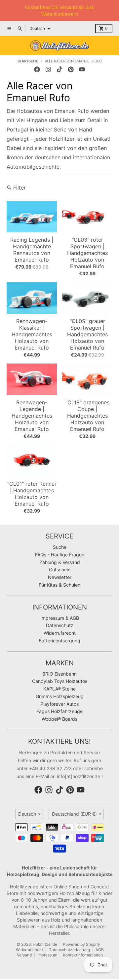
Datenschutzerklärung (69, 949)
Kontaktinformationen (83, 954)
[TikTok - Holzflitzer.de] (59, 69)
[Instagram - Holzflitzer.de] (48, 69)
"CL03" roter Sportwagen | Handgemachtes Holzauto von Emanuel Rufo (87, 253)
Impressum (47, 954)
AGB (100, 949)
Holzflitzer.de (45, 944)
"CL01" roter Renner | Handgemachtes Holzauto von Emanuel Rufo (32, 493)
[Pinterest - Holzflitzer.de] (70, 69)
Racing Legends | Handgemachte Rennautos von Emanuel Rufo (31, 249)
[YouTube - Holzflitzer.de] (82, 69)
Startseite (28, 61)
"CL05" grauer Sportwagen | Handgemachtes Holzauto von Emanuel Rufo (87, 334)
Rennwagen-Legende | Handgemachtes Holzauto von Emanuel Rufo (32, 415)
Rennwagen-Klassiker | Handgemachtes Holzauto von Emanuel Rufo (32, 334)
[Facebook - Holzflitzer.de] (37, 69)
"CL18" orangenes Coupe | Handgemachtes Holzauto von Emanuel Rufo (87, 415)
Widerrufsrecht (29, 949)
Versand (24, 954)
